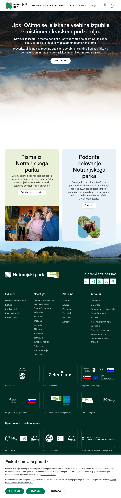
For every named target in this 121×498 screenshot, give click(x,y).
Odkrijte (10, 294)
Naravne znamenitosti (15, 301)
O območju (96, 301)
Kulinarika (38, 313)
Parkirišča (66, 318)
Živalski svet (11, 309)
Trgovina (38, 321)
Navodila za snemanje (101, 330)
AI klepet (38, 355)
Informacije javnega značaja (100, 340)
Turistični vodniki (41, 342)
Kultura (8, 305)
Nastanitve (39, 317)
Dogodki (66, 301)
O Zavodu (95, 305)
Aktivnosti (38, 329)
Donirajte (92, 5)
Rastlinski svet (12, 314)
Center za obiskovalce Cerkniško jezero (44, 302)
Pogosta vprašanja (100, 335)
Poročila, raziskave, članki (103, 309)
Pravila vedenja (41, 351)
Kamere (66, 322)
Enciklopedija (11, 318)
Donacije (89, 205)
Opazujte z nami (98, 314)
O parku (96, 294)
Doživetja (38, 325)
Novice (65, 305)
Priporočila (67, 309)
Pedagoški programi (43, 308)
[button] (37, 5)
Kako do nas (40, 334)
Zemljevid (38, 338)
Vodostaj (66, 314)
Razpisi (94, 318)
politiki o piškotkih (48, 475)
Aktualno (67, 294)
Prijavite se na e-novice (32, 192)
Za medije (95, 326)
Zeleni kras (39, 346)
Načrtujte (39, 294)
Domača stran (60, 61)
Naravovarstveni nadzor (102, 322)
